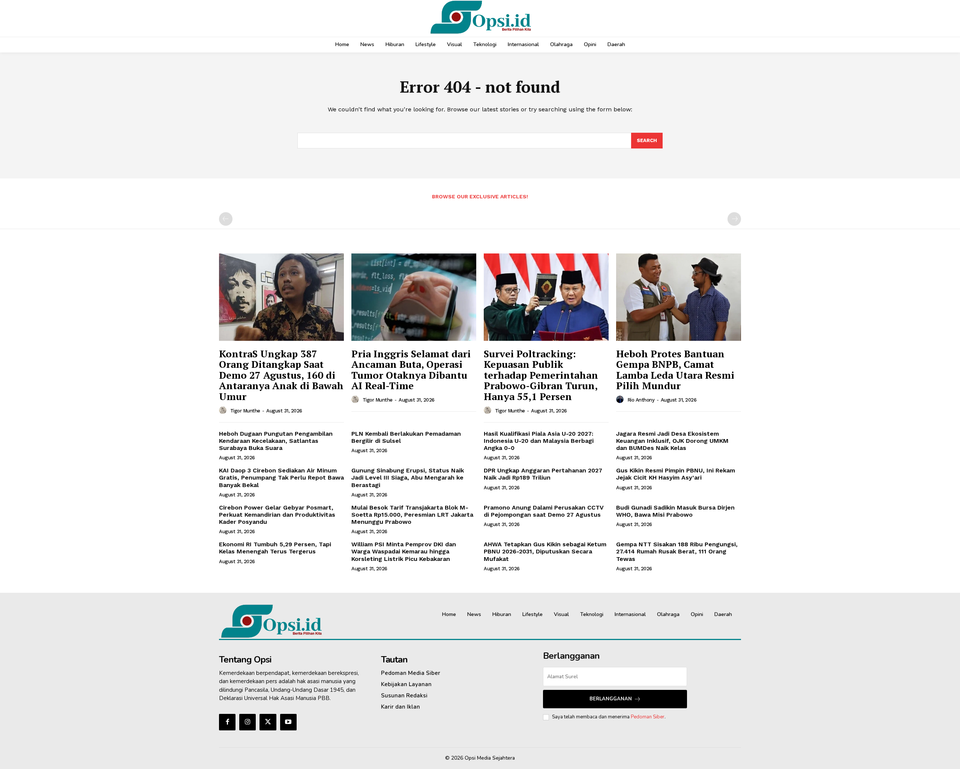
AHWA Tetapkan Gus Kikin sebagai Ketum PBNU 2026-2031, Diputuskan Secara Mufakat (545, 551)
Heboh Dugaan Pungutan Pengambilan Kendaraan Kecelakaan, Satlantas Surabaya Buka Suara (276, 440)
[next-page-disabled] (734, 219)
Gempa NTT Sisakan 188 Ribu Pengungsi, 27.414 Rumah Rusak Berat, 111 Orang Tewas (677, 551)
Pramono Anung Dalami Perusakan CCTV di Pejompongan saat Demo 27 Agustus (544, 511)
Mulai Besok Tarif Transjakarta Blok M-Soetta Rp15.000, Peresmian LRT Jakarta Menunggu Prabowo (412, 514)
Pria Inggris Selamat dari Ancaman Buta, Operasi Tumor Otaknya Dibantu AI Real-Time (411, 369)
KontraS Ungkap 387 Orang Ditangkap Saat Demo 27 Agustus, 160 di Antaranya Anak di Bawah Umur (281, 375)
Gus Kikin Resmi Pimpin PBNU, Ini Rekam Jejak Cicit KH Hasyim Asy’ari (675, 474)
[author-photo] (224, 410)
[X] (268, 722)
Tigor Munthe (245, 411)
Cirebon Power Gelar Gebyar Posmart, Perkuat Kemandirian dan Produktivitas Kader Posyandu (277, 514)
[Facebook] (227, 722)
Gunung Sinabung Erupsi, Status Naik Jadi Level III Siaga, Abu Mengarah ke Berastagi (407, 477)
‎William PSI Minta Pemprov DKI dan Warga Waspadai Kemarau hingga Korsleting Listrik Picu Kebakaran (403, 551)
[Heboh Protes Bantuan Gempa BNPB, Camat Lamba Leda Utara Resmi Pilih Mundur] (678, 297)
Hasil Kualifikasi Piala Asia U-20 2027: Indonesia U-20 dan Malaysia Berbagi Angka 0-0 (539, 440)
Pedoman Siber (647, 717)
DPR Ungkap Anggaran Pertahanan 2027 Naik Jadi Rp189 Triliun (543, 474)
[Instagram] (247, 722)
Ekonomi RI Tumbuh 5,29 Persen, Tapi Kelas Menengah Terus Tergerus (275, 548)
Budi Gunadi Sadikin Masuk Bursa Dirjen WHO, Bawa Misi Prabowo (675, 511)
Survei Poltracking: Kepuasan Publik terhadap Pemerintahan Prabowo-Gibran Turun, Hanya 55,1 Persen (541, 375)
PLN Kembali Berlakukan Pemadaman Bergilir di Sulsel (406, 437)
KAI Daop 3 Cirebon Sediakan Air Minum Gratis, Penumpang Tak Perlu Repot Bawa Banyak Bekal (281, 477)
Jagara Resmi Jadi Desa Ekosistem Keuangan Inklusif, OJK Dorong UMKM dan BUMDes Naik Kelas (672, 440)
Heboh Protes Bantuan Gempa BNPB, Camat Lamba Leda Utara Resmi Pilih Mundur (675, 369)
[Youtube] (288, 722)
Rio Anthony (641, 400)
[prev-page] (225, 219)
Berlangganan (611, 699)
